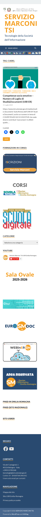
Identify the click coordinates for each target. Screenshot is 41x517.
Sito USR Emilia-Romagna (13, 496)
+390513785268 (9, 470)
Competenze (7, 91)
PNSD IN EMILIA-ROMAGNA (16, 401)
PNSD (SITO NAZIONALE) (15, 407)
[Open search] (35, 48)
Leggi (5, 138)
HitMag (25, 514)
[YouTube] (11, 449)
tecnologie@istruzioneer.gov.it (14, 473)
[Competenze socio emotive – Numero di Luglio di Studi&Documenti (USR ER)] (20, 78)
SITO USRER (9, 418)
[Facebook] (5, 449)
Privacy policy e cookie (11, 500)
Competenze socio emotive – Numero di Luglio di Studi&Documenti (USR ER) (18, 98)
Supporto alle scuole (19, 92)
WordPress (16, 514)
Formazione (17, 91)
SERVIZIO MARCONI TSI (21, 23)
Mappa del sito (9, 492)
